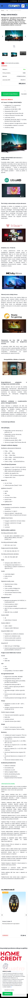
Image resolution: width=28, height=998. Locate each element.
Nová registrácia (23, 1)
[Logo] (14, 6)
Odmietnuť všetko (9, 990)
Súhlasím (7, 994)
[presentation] (2, 36)
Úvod (2, 10)
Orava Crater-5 (7, 921)
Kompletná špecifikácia (10, 94)
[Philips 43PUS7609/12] (14, 36)
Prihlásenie (14, 1)
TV (7, 10)
